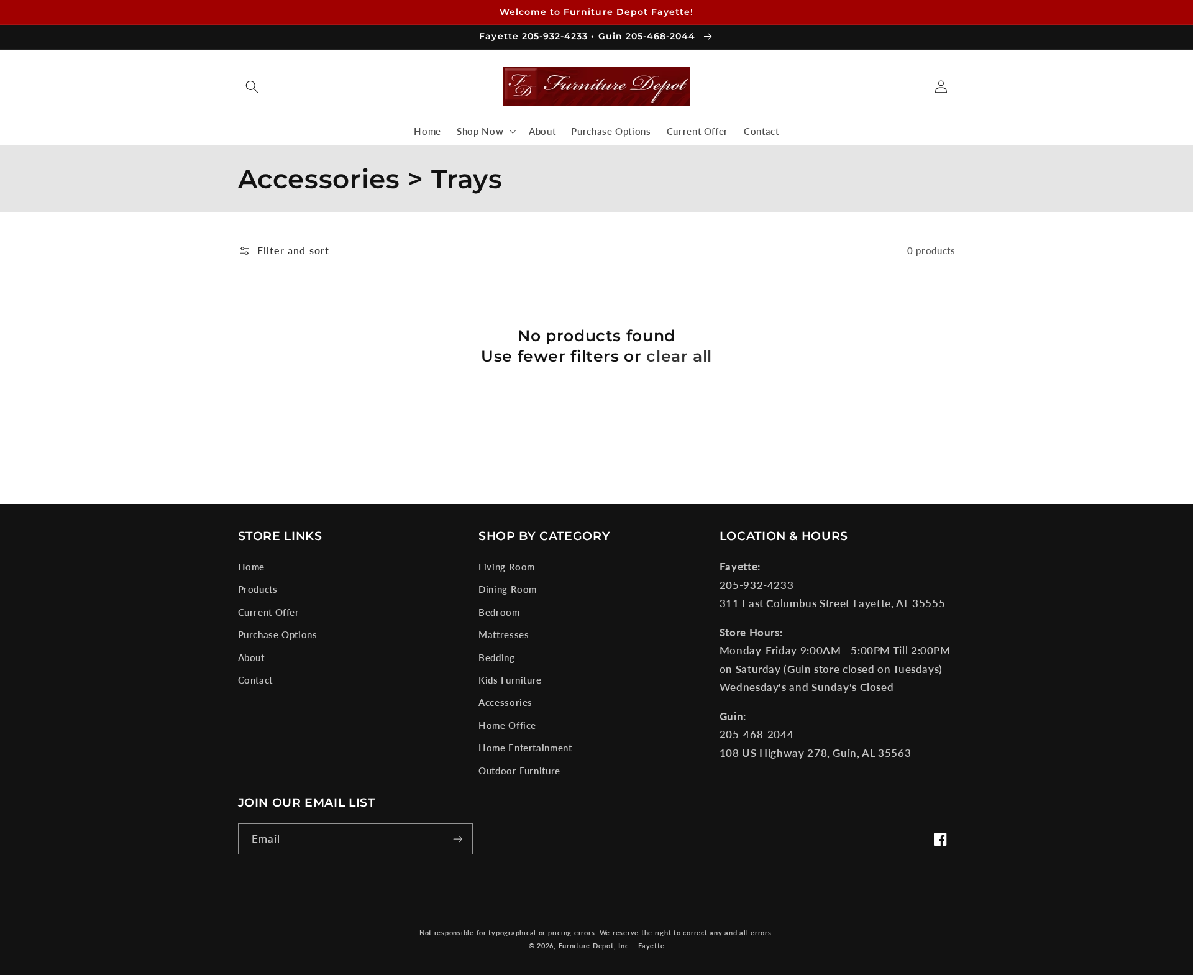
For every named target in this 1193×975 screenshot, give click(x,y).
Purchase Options (278, 634)
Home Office (507, 725)
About (251, 657)
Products (258, 589)
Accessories (505, 702)
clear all (679, 356)
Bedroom (498, 612)
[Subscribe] (457, 838)
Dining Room (507, 589)
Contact (255, 679)
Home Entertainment (525, 747)
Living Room (506, 566)
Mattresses (503, 634)
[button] (252, 86)
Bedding (496, 657)
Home (251, 566)
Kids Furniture (510, 679)
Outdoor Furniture (519, 770)
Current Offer (268, 612)
